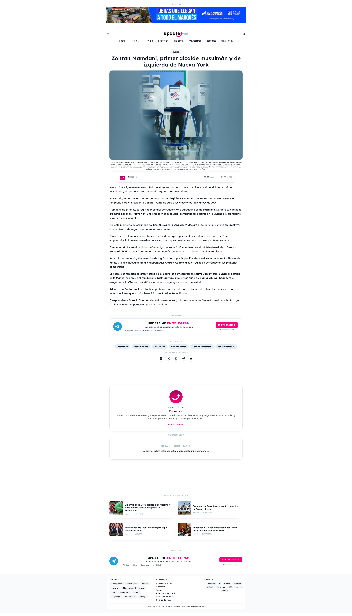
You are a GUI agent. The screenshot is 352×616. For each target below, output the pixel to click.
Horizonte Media (198, 606)
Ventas (159, 590)
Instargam (237, 583)
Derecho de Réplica (165, 596)
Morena (115, 588)
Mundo (176, 52)
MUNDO (149, 41)
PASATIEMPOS (195, 41)
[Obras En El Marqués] (176, 21)
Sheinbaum (130, 597)
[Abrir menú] (108, 34)
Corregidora (117, 584)
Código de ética (163, 600)
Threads (225, 590)
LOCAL (122, 41)
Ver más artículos (176, 424)
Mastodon (238, 587)
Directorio (160, 586)
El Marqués (132, 584)
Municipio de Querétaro (133, 588)
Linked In (210, 587)
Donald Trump (141, 346)
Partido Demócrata (202, 346)
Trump (142, 597)
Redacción (132, 177)
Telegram (227, 583)
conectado (172, 451)
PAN (113, 592)
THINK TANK (227, 41)
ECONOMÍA (163, 41)
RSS (230, 587)
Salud (136, 592)
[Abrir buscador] (244, 34)
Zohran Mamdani (226, 346)
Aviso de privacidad (165, 593)
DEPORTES (211, 41)
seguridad (116, 597)
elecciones (160, 346)
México (144, 584)
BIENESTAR (179, 41)
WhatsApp (221, 587)
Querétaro (124, 592)
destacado (123, 346)
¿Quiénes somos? (164, 583)
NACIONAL (136, 41)
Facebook (212, 583)
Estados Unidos (178, 346)
